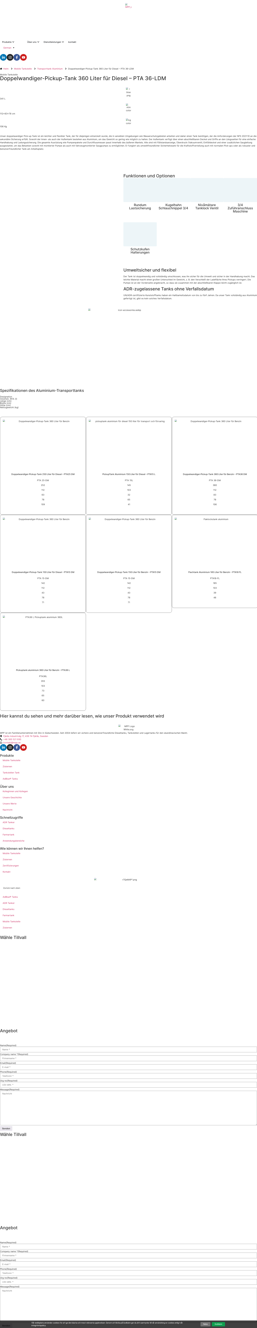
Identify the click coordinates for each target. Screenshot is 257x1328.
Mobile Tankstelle (9, 74)
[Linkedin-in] (3, 57)
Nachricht (7, 809)
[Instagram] (10, 57)
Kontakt (6, 871)
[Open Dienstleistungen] (63, 42)
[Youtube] (23, 57)
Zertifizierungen (11, 865)
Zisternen (7, 766)
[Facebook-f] (16, 57)
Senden (6, 1128)
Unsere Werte (9, 803)
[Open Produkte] (13, 42)
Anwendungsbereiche (13, 840)
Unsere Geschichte (12, 797)
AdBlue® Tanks (10, 778)
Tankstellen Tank (11, 772)
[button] (11, 888)
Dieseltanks (8, 828)
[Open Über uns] (38, 42)
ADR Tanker (9, 822)
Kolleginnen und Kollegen (15, 791)
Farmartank (8, 834)
